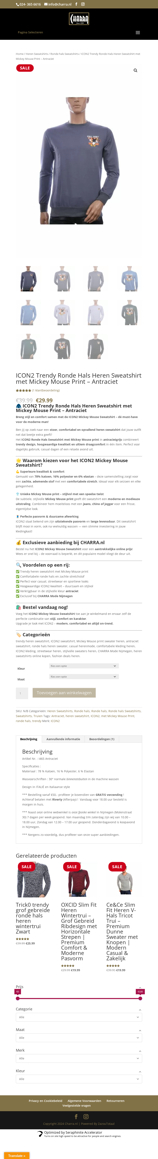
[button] (135, 70)
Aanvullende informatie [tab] (63, 739)
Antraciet (57, 716)
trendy (36, 721)
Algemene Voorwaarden (84, 1101)
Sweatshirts (24, 716)
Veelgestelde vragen (77, 1105)
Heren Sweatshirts (37, 54)
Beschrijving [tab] (28, 739)
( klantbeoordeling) (46, 390)
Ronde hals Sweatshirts (64, 54)
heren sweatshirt (77, 716)
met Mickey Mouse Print (117, 716)
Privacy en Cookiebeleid (45, 1101)
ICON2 (95, 716)
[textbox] (79, 530)
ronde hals (23, 721)
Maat (21, 679)
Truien (38, 716)
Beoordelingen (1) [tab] (101, 739)
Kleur (21, 669)
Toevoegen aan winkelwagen (64, 692)
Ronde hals (82, 711)
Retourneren (115, 1101)
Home (19, 54)
